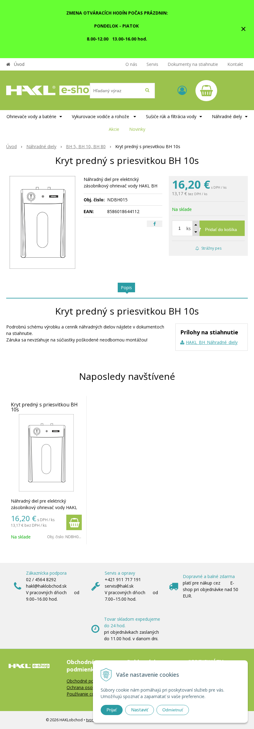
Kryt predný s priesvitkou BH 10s (44, 407)
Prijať (112, 709)
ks (188, 228)
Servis (152, 64)
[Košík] (206, 90)
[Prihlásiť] (182, 90)
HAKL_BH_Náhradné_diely (212, 342)
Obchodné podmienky (89, 681)
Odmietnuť (172, 709)
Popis (126, 287)
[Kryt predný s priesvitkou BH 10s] (42, 222)
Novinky (137, 129)
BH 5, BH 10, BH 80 (86, 146)
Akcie (114, 129)
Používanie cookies (86, 694)
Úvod (19, 64)
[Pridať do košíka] (74, 522)
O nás (131, 64)
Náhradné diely (41, 146)
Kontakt (235, 64)
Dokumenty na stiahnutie (193, 64)
